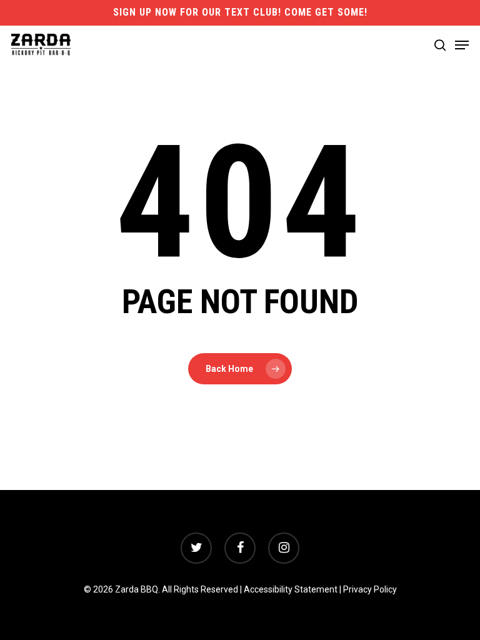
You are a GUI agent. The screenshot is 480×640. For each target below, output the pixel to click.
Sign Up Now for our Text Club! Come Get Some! (240, 12)
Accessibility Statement (291, 589)
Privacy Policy (370, 589)
